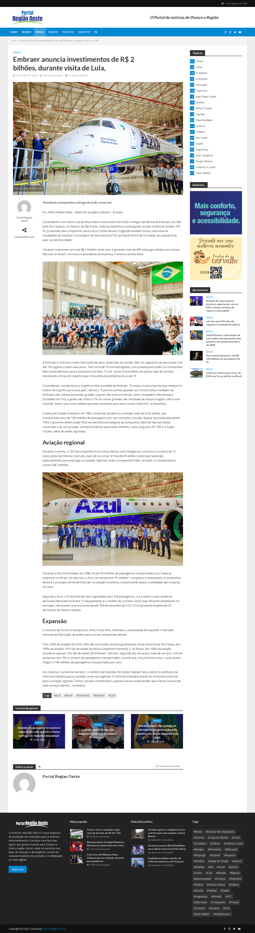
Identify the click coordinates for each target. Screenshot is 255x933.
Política (68, 32)
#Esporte (215, 855)
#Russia (198, 890)
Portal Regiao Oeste (24, 219)
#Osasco (220, 878)
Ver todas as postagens (167, 766)
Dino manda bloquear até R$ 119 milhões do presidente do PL (223, 359)
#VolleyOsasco (222, 914)
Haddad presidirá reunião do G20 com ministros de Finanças (166, 860)
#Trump (233, 902)
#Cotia (236, 837)
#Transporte (218, 902)
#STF (229, 896)
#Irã (210, 867)
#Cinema (199, 837)
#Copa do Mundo (218, 837)
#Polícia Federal (216, 884)
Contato (84, 32)
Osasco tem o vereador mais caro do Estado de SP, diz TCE (104, 831)
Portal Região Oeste (53, 928)
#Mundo (221, 872)
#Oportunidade (202, 878)
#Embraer (99, 695)
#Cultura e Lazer (233, 843)
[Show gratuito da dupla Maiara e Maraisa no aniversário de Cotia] (76, 846)
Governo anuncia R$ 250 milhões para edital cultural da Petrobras (167, 847)
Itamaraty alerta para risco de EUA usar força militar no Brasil (224, 374)
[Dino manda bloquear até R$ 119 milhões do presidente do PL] (196, 355)
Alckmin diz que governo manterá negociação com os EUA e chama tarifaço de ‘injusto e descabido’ (39, 731)
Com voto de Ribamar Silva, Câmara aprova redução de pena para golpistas (105, 858)
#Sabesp (212, 890)
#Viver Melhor (202, 914)
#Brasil (68, 695)
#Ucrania (214, 908)
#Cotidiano (200, 843)
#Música (235, 872)
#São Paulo (200, 902)
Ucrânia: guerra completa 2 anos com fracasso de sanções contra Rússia (166, 833)
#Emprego (200, 855)
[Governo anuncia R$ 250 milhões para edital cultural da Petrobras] (137, 849)
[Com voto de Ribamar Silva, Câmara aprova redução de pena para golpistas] (76, 858)
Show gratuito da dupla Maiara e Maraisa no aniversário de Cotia (105, 844)
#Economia (82, 695)
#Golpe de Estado (218, 861)
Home (13, 32)
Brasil (40, 32)
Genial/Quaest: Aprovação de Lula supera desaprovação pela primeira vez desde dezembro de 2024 (157, 731)
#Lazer (198, 872)
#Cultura (215, 843)
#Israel (221, 867)
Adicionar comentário (162, 839)
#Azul (57, 695)
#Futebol (199, 861)
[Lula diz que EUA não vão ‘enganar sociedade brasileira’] (196, 321)
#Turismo (199, 908)
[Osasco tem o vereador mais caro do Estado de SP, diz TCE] (76, 833)
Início (14, 40)
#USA (226, 908)
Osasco (53, 32)
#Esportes (230, 855)
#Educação (231, 849)
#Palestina (235, 878)
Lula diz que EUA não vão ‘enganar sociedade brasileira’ (98, 731)
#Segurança (200, 896)
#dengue (199, 849)
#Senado (216, 896)
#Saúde (225, 890)
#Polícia (198, 884)
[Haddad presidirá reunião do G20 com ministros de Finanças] (137, 862)
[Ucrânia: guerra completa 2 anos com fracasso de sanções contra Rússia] (137, 833)
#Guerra (237, 861)
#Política (234, 884)
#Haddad (199, 867)
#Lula (112, 695)
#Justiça (233, 867)
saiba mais (17, 869)
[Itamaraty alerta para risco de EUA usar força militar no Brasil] (196, 372)
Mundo (26, 32)
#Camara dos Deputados (220, 831)
